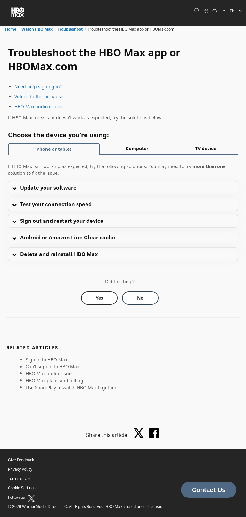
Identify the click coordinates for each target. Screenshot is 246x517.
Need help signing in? (38, 87)
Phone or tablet (54, 149)
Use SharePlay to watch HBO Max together (71, 387)
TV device (205, 148)
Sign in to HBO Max (46, 360)
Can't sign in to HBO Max (52, 366)
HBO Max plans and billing (54, 380)
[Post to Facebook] (154, 433)
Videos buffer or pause (38, 96)
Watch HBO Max (37, 29)
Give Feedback (21, 460)
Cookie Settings (22, 487)
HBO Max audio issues (38, 106)
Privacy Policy (20, 469)
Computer (137, 148)
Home (10, 29)
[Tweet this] (140, 433)
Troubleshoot (70, 29)
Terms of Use (20, 478)
